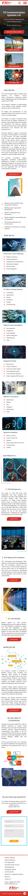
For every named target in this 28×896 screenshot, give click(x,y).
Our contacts (14, 710)
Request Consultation (14, 32)
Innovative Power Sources (12, 865)
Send (14, 841)
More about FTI (14, 174)
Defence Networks (10, 860)
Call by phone (14, 812)
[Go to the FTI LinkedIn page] (24, 893)
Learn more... (14, 519)
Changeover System (10, 869)
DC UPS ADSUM (9, 872)
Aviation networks (10, 857)
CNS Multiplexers (9, 867)
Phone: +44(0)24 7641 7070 (12, 882)
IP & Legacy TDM (14, 82)
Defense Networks (14, 66)
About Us (7, 876)
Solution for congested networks (14, 874)
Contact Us (8, 879)
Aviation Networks (14, 50)
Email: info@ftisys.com (11, 884)
